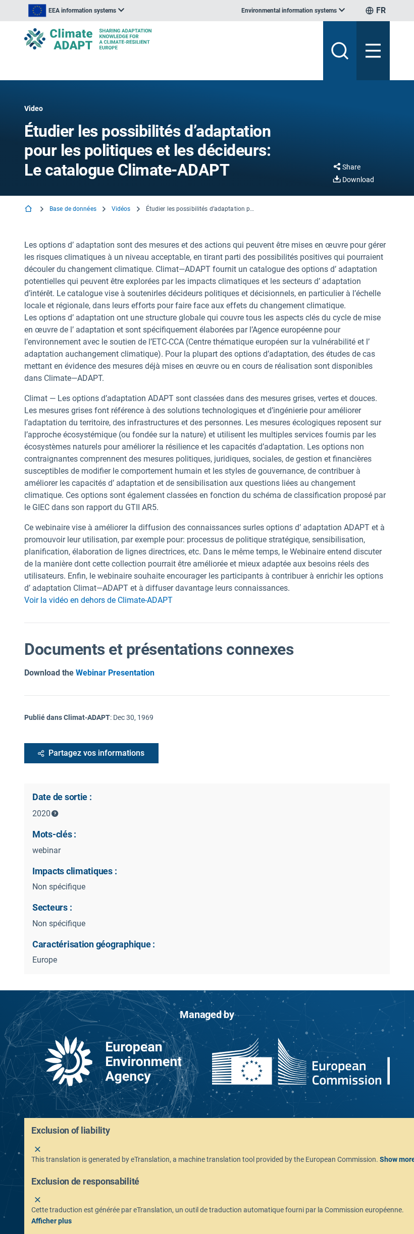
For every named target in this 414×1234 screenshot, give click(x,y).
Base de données (72, 208)
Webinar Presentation (115, 673)
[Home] (29, 209)
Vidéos (121, 208)
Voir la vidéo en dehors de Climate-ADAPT (98, 600)
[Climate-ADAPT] (169, 38)
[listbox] (76, 10)
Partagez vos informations (96, 753)
